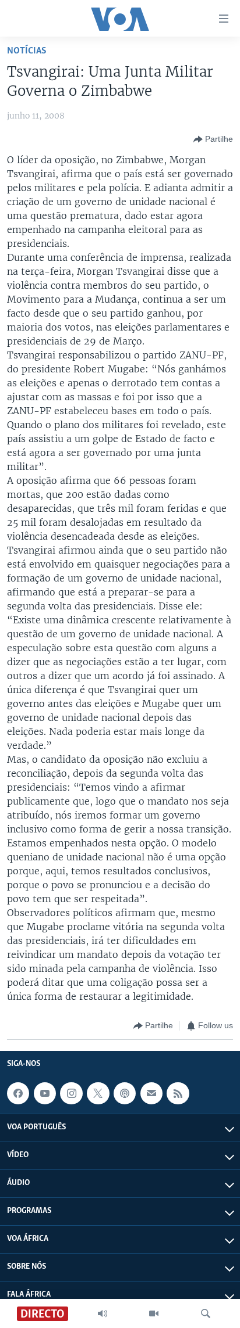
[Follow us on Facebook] (18, 1093)
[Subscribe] (151, 1093)
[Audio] (102, 1313)
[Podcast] (125, 1093)
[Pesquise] (205, 1313)
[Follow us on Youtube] (45, 1093)
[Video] (153, 1313)
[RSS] (178, 1093)
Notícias (27, 51)
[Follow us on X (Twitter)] (98, 1093)
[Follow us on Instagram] (71, 1093)
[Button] (213, 139)
